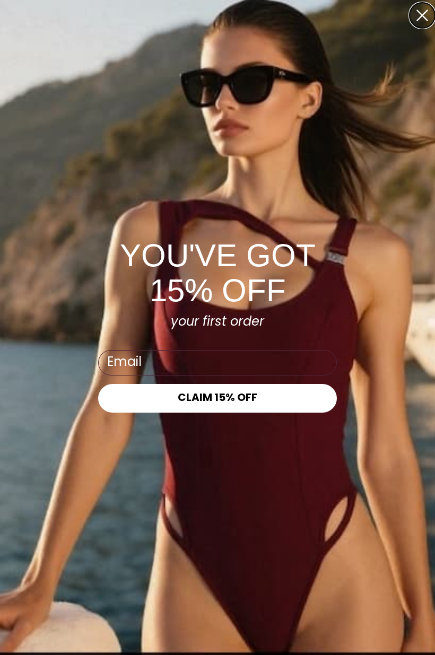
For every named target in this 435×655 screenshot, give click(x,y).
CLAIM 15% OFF (217, 398)
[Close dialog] (422, 15)
